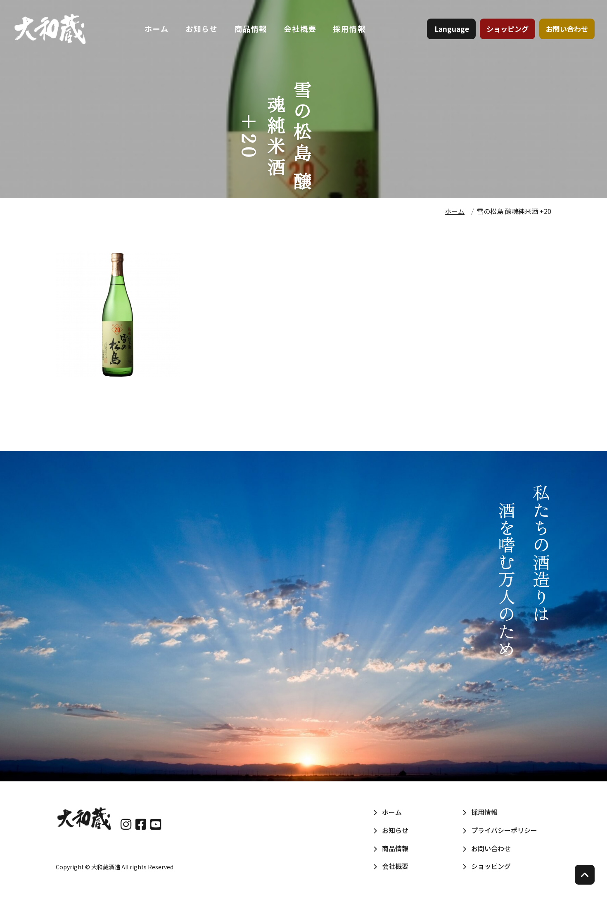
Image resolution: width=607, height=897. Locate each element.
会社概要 (300, 28)
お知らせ (201, 28)
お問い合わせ (567, 29)
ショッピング (507, 29)
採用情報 (349, 28)
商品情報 (251, 28)
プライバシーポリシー (504, 830)
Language (451, 29)
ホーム (156, 28)
